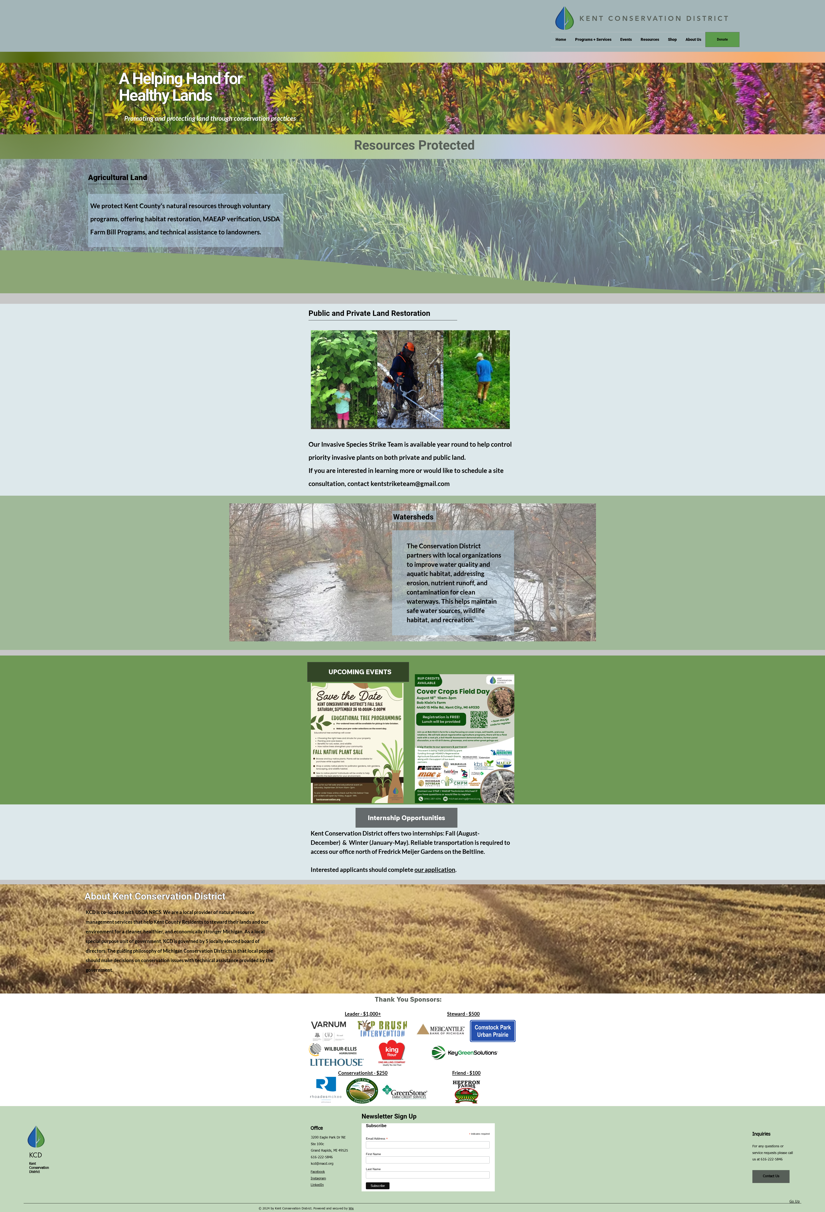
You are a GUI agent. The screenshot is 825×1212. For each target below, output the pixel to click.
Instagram (318, 1178)
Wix (351, 1208)
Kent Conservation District (39, 1168)
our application (434, 869)
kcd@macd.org (322, 1164)
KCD (35, 1155)
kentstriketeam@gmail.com (410, 483)
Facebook (318, 1172)
